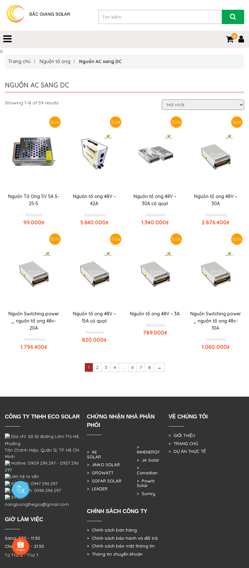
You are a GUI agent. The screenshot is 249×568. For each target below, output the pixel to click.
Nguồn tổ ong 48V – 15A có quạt (94, 317)
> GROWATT (100, 472)
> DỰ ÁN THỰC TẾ (187, 451)
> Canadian (147, 470)
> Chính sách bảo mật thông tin (121, 545)
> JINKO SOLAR (103, 464)
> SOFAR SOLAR (104, 480)
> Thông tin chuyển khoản (115, 554)
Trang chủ (19, 61)
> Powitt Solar (146, 483)
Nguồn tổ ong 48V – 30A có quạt (155, 199)
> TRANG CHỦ (183, 443)
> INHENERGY (148, 449)
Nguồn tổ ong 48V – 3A (155, 314)
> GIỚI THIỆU (182, 435)
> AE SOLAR (94, 454)
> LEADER (97, 488)
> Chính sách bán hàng (112, 530)
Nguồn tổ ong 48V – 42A (94, 199)
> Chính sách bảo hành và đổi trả (122, 538)
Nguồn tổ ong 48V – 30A (215, 199)
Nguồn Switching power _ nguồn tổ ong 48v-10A (215, 321)
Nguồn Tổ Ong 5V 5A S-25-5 (33, 199)
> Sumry (146, 493)
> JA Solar (148, 460)
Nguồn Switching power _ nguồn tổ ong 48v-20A (33, 321)
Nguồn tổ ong (55, 61)
